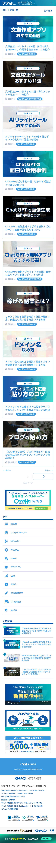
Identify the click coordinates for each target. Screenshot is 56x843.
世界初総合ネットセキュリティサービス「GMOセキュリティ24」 (23, 790)
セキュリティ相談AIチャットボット (13, 796)
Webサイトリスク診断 (25, 793)
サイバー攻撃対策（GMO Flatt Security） (15, 806)
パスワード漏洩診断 (8, 793)
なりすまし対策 (37, 806)
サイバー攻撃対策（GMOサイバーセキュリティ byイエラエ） (22, 803)
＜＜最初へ (7, 470)
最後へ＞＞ (49, 470)
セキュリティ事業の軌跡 (9, 809)
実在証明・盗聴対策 (8, 800)
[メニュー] (51, 3)
